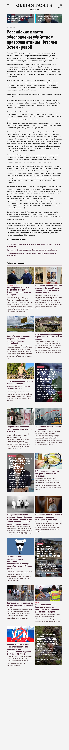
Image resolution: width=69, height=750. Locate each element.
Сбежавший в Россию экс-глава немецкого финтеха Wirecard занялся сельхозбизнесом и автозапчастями (48, 289)
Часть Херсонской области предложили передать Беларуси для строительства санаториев (19, 291)
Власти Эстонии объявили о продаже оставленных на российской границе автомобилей (18, 339)
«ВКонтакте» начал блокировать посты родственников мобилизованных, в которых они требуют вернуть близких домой (19, 563)
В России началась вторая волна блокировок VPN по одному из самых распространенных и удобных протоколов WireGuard (19, 649)
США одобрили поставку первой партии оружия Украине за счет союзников (48, 336)
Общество (34, 10)
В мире (40, 544)
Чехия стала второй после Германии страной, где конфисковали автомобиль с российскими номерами (47, 608)
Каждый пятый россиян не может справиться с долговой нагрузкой (19, 428)
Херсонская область (12, 285)
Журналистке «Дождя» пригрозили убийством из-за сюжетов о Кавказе (32, 250)
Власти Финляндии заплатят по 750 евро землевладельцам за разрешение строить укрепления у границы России (47, 640)
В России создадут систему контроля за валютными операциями (47, 473)
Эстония (9, 334)
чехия (37, 602)
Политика (41, 367)
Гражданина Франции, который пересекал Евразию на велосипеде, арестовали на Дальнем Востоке (20, 385)
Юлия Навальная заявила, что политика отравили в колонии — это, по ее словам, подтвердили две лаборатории (48, 375)
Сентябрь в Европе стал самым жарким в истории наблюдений (20, 604)
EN (61, 8)
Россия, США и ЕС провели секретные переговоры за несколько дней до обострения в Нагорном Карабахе (48, 553)
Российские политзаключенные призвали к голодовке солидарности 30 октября (48, 517)
